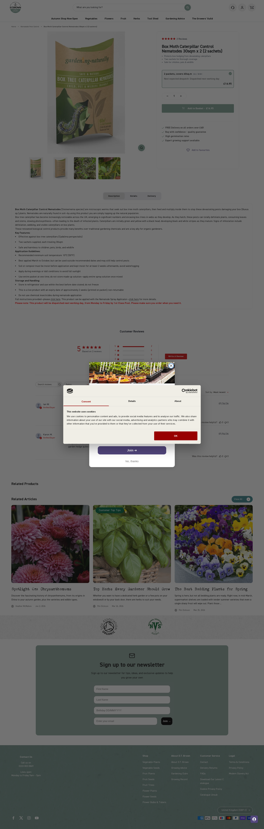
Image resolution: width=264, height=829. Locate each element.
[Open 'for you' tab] (254, 819)
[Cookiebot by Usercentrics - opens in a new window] (184, 391)
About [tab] (177, 401)
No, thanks (132, 461)
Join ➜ (132, 450)
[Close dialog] (171, 365)
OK (176, 435)
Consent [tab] (86, 401)
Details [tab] (132, 401)
